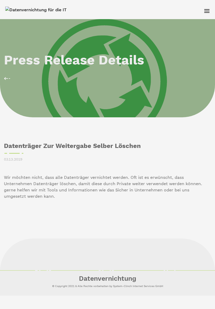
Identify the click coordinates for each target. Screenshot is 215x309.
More (7, 78)
